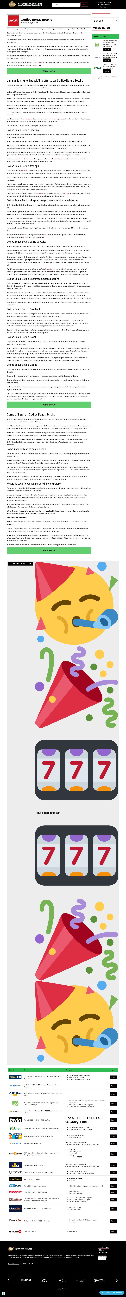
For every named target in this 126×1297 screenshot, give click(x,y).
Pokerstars (42, 193)
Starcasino (48, 269)
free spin (24, 170)
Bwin (24, 234)
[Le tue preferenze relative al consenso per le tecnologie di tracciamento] (3, 1293)
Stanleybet (41, 62)
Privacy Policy (102, 1256)
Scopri (113, 1077)
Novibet (26, 159)
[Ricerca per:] (66, 5)
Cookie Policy (102, 1259)
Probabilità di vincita (13, 1264)
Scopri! (107, 49)
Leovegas (29, 119)
